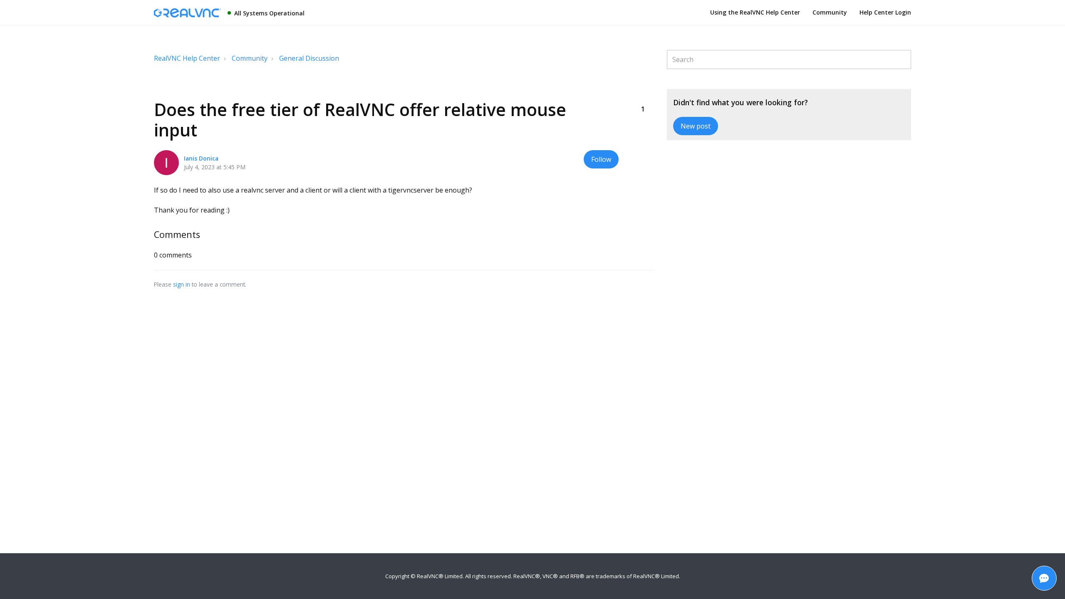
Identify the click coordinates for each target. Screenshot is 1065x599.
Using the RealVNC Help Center (755, 12)
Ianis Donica (201, 158)
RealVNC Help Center (187, 58)
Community (829, 12)
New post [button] (696, 126)
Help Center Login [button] (885, 12)
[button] (642, 95)
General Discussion (309, 58)
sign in (181, 284)
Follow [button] (601, 159)
